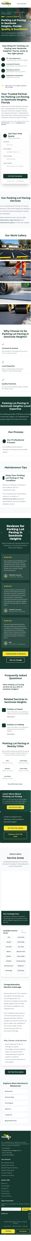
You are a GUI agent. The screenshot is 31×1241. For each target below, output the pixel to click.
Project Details (7, 163)
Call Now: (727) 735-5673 (15, 835)
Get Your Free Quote (15, 828)
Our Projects (5, 1186)
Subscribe (26, 1209)
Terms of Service (6, 1196)
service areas (5, 123)
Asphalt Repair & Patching (9, 1168)
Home (3, 12)
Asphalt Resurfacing (7, 1165)
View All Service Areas (15, 784)
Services (9, 12)
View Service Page (15, 807)
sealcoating (4, 220)
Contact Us (4, 1188)
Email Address (7, 149)
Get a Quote (5, 1191)
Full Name (6, 141)
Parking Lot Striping (7, 1175)
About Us (4, 1183)
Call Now (8, 1231)
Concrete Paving (6, 1173)
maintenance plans (7, 222)
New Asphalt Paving (7, 1162)
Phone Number (7, 156)
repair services (14, 220)
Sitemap (25, 1226)
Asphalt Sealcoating (7, 1170)
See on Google (16, 660)
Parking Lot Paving (19, 12)
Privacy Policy (5, 1193)
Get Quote (23, 1231)
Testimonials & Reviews (16, 654)
